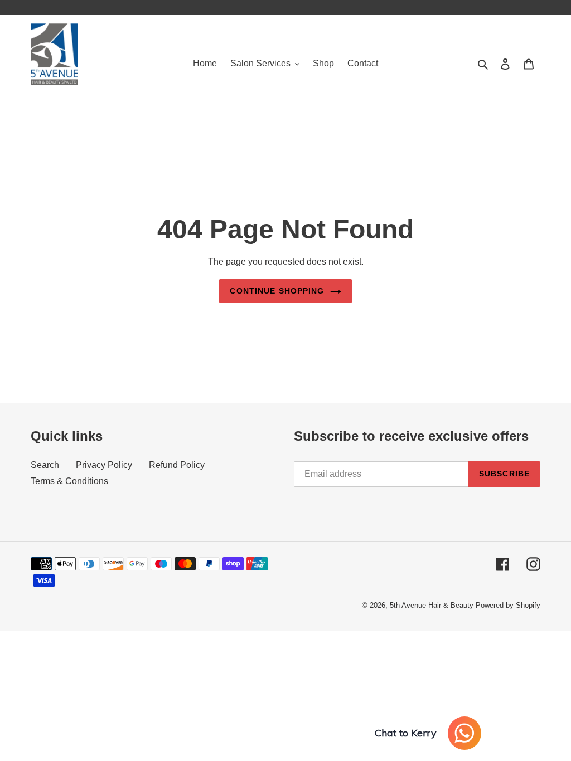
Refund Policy (177, 465)
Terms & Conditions (69, 481)
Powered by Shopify (508, 605)
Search (45, 465)
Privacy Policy (104, 465)
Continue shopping (277, 290)
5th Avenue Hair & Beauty (431, 605)
